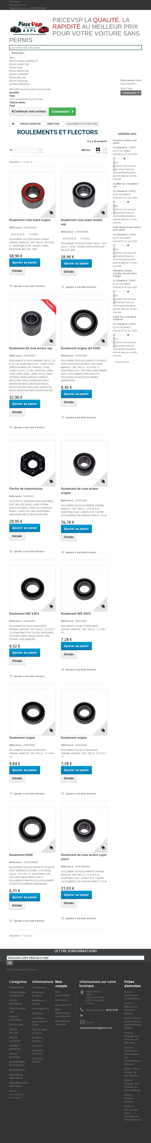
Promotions (39, 987)
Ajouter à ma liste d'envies (29, 286)
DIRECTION (53, 124)
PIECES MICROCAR (19, 71)
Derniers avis (127, 134)
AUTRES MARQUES (19, 84)
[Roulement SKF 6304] (32, 588)
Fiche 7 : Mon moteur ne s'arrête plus (132, 1072)
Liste (105, 153)
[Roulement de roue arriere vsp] (32, 323)
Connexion (14, 1)
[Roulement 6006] (32, 829)
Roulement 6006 (21, 855)
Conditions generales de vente (40, 1021)
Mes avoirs (61, 1000)
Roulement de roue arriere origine (79, 491)
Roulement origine (22, 737)
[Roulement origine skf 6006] (84, 323)
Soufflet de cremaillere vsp (125, 185)
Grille (98, 153)
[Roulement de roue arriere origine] (84, 463)
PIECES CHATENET (19, 74)
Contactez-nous (17, 4)
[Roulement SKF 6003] (84, 588)
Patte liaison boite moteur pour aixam (127, 228)
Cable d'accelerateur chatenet (124, 318)
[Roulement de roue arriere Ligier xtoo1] (84, 829)
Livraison (37, 1013)
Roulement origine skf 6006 (80, 348)
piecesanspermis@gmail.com (96, 1028)
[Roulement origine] (32, 712)
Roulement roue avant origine (30, 220)
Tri (11, 150)
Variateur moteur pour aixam (125, 141)
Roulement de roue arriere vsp (30, 348)
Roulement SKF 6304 (24, 613)
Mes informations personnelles (63, 1013)
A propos (37, 1045)
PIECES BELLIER (17, 77)
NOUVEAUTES (17, 1070)
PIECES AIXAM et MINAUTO (23, 61)
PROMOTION (16, 987)
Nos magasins (40, 1008)
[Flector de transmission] (32, 463)
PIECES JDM (15, 67)
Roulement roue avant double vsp (81, 222)
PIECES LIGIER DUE (19, 64)
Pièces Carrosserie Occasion (16, 1094)
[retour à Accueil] (13, 123)
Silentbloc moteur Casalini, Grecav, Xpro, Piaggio (125, 273)
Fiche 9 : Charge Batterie (129, 1098)
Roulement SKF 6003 (76, 613)
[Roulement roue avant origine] (32, 195)
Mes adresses (63, 1005)
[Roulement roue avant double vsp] (84, 195)
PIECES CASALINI (18, 81)
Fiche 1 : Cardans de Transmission (132, 995)
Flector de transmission (26, 488)
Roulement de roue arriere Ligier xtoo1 (84, 857)
